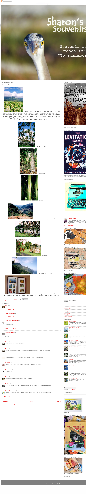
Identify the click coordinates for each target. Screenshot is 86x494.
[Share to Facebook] (26, 299)
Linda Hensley (8, 355)
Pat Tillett (7, 383)
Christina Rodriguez (9, 313)
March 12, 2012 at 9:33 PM (10, 337)
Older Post (58, 401)
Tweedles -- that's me (9, 332)
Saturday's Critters (67, 308)
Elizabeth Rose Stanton (10, 390)
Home (31, 401)
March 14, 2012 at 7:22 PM (10, 380)
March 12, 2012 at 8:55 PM (10, 328)
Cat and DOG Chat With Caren (11, 320)
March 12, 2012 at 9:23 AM (10, 316)
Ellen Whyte (7, 362)
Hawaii (6, 300)
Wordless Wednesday (68, 316)
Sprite (6, 376)
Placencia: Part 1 (72, 359)
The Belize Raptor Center (74, 346)
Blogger (59, 483)
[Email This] (22, 299)
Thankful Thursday (67, 311)
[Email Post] (20, 299)
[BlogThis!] (23, 299)
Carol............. (8, 369)
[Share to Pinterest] (27, 299)
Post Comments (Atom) (12, 404)
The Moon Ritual (72, 365)
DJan (6, 305)
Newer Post (5, 401)
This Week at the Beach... (74, 378)
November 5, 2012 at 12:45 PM (11, 394)
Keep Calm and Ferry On (74, 327)
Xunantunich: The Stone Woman (75, 372)
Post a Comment (7, 396)
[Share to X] (24, 299)
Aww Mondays (66, 305)
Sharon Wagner (72, 218)
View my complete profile (69, 225)
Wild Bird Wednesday (68, 314)
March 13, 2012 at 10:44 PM (10, 365)
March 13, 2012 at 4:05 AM (10, 344)
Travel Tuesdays (67, 313)
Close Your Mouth (72, 321)
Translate (73, 389)
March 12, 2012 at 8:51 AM (10, 309)
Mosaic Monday (67, 307)
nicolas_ (51, 483)
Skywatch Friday (67, 310)
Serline (6, 341)
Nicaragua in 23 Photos (73, 340)
